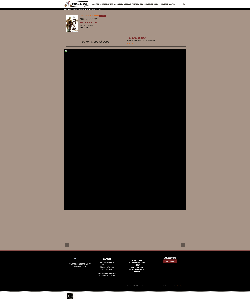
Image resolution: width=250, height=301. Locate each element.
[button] (170, 261)
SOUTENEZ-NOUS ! (152, 4)
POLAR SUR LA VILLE (122, 4)
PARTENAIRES (137, 4)
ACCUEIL (95, 4)
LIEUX (137, 265)
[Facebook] (179, 4)
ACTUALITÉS (137, 261)
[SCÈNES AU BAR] (76, 4)
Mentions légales (180, 286)
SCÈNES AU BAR (106, 4)
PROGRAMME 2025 (137, 263)
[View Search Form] (184, 4)
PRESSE (137, 271)
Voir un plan (129, 43)
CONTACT (164, 4)
